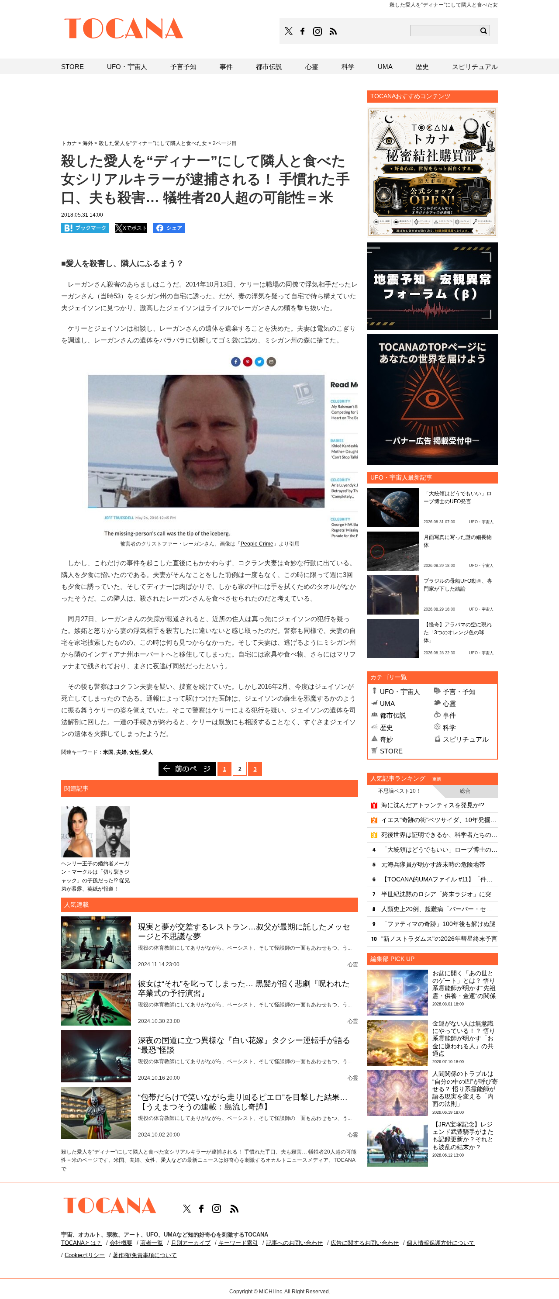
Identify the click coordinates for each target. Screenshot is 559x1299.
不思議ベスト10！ (399, 791)
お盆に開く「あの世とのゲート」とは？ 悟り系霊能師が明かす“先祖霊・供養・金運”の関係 (464, 984)
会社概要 (121, 1243)
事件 (449, 715)
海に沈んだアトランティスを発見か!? (432, 805)
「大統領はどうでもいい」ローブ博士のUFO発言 (439, 849)
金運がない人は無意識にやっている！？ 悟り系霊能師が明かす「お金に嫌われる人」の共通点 (463, 1038)
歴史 (386, 727)
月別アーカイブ (190, 1243)
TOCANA (124, 29)
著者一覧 (151, 1243)
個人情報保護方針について (441, 1243)
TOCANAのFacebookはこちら (302, 31)
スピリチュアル (466, 739)
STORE (391, 751)
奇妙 (386, 739)
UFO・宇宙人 (400, 691)
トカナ (69, 143)
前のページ (187, 769)
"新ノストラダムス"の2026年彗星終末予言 (439, 938)
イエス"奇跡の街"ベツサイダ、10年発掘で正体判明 (439, 819)
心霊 (449, 703)
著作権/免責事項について (145, 1255)
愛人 (147, 752)
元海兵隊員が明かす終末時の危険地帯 (433, 864)
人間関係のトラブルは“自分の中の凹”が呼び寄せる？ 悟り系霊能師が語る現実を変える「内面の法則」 (465, 1088)
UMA (387, 703)
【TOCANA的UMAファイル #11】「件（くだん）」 (439, 879)
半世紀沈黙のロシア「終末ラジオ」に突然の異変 (439, 894)
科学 (449, 727)
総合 (465, 791)
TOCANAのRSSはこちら (333, 31)
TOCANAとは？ (81, 1243)
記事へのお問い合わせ (294, 1243)
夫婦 (121, 752)
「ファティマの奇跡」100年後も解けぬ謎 (438, 923)
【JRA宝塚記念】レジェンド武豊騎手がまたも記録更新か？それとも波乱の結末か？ (462, 1135)
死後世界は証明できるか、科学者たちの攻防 (439, 834)
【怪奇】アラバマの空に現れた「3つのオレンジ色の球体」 (458, 632)
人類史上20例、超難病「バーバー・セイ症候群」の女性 (439, 908)
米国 (108, 752)
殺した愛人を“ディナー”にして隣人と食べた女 (153, 143)
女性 (134, 752)
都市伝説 (393, 715)
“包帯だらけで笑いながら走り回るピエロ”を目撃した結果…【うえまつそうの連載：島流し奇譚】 (243, 1102)
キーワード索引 (238, 1243)
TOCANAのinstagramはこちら (318, 31)
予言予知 (183, 66)
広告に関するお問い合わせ (365, 1243)
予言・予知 (459, 691)
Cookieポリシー (85, 1255)
